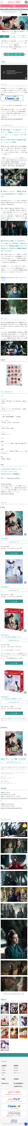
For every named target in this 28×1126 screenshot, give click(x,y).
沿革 (2, 1075)
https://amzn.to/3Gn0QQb (7, 493)
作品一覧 (6, 7)
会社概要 (3, 1070)
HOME (2, 7)
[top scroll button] (25, 1124)
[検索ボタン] (26, 2)
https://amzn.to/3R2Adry (13, 478)
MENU (14, 6)
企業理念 (3, 1072)
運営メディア (17, 1072)
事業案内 (16, 1066)
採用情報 (16, 1079)
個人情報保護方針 (18, 1083)
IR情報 (3, 1079)
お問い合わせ (5, 1083)
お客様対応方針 (18, 1086)
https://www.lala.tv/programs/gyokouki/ (11, 808)
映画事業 (16, 1070)
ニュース (3, 1061)
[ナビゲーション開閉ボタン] (1, 2)
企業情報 (3, 1066)
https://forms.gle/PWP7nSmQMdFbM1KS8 (12, 119)
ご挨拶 (3, 1068)
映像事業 (16, 1068)
